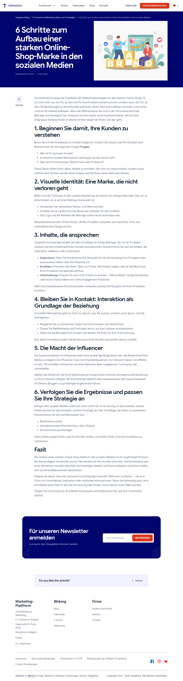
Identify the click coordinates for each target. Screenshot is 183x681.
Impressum (21, 658)
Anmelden (131, 5)
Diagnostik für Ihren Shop (25, 626)
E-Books (58, 620)
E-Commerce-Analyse (26, 619)
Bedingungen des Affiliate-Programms (107, 658)
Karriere (96, 614)
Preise (18, 638)
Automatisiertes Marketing (23, 613)
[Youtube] (166, 661)
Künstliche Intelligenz (26, 632)
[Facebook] (152, 661)
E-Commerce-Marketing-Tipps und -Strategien (53, 17)
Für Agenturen (23, 643)
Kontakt (96, 620)
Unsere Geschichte (102, 608)
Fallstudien (59, 614)
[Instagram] (159, 661)
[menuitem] (47, 6)
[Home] (12, 6)
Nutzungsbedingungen (43, 658)
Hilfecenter (59, 625)
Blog (56, 608)
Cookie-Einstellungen (26, 664)
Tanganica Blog (22, 17)
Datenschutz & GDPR (71, 658)
